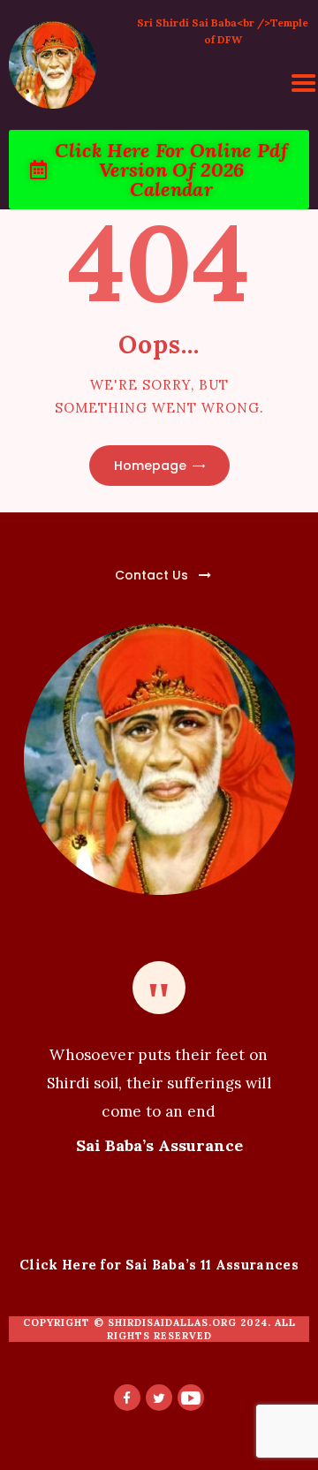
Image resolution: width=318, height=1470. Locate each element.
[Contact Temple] (111, 565)
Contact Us (151, 575)
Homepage (150, 465)
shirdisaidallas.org (172, 1322)
